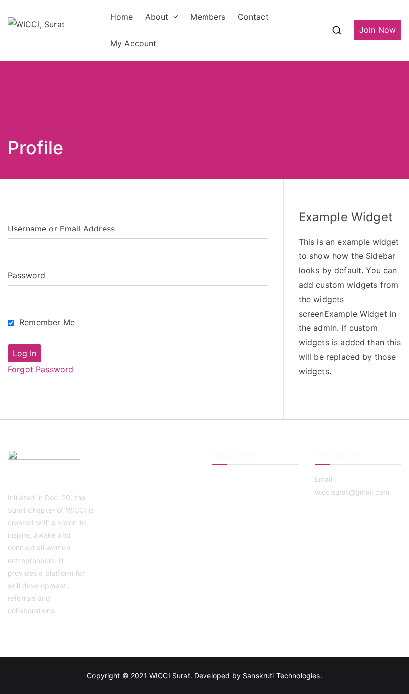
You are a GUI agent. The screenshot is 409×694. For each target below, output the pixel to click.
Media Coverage (239, 529)
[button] (173, 17)
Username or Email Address (61, 228)
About (157, 17)
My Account (133, 43)
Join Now (377, 30)
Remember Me (46, 322)
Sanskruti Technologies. (282, 675)
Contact (253, 17)
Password (26, 275)
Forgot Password (40, 369)
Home (121, 17)
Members (207, 17)
